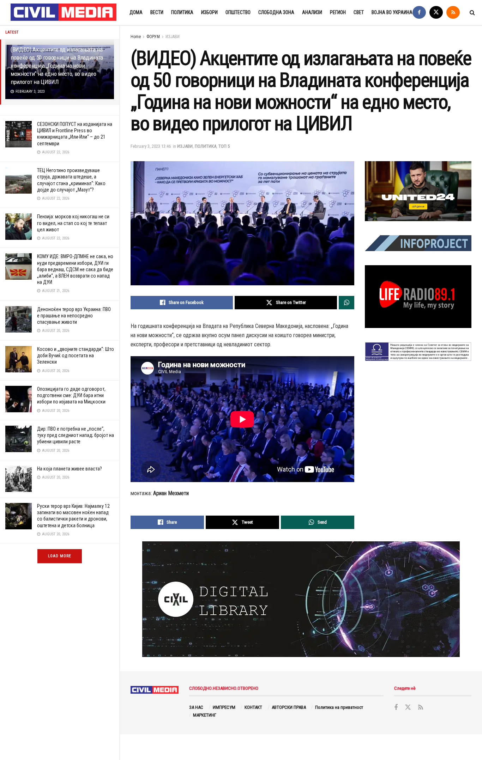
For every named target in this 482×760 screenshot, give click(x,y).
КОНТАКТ (253, 707)
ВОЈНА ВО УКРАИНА (392, 12)
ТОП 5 (224, 146)
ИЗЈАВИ (172, 36)
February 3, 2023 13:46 (151, 146)
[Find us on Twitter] (436, 12)
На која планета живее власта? (69, 469)
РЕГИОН (338, 12)
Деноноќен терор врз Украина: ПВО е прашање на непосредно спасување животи (74, 315)
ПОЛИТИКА (182, 12)
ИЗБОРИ (209, 12)
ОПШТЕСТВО (238, 12)
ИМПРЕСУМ (224, 707)
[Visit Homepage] (64, 13)
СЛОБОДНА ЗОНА (276, 12)
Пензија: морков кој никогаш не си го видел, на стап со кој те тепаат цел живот (73, 223)
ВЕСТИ (156, 12)
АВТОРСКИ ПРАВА (289, 707)
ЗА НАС (196, 707)
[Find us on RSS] (453, 12)
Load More (59, 556)
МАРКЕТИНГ (204, 715)
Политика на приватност (339, 707)
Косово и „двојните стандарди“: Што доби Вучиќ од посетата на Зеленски (75, 355)
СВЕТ (359, 12)
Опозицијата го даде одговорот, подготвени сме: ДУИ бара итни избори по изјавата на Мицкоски (71, 395)
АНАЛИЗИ (312, 12)
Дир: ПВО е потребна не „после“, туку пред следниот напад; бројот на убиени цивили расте (75, 435)
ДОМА (136, 12)
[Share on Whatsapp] (346, 302)
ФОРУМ (153, 36)
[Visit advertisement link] (418, 191)
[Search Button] (472, 12)
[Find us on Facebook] (419, 12)
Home (136, 36)
